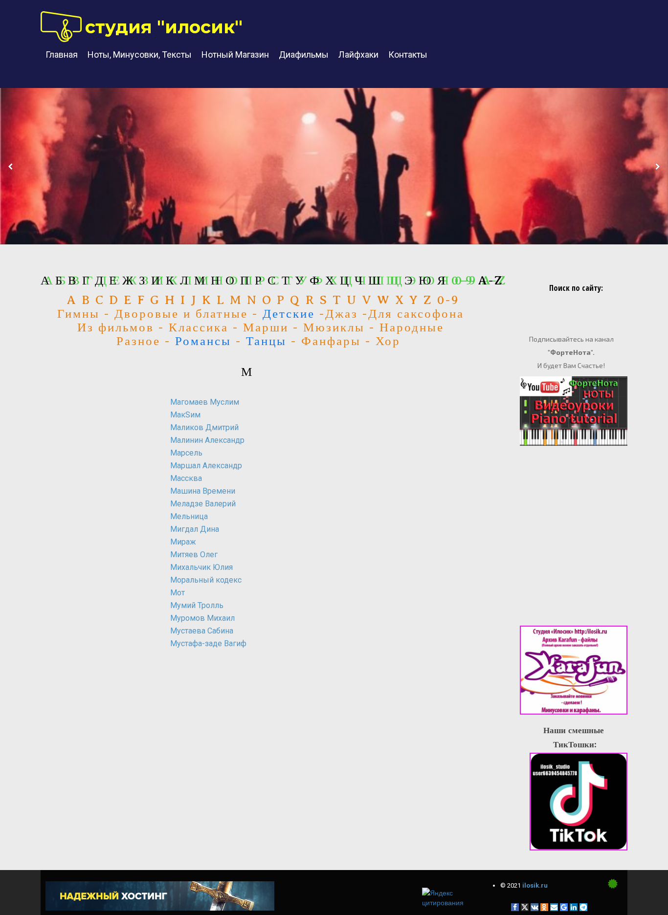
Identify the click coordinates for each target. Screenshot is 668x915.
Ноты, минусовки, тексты (140, 54)
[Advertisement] (89, 762)
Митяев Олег (194, 554)
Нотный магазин (235, 54)
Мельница (189, 516)
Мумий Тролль (196, 605)
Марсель (186, 453)
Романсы (203, 341)
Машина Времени (202, 491)
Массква (186, 478)
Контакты (407, 54)
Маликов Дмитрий (204, 427)
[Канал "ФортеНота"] (573, 411)
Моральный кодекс (206, 580)
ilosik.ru (535, 885)
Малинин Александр (207, 440)
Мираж (183, 541)
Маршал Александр (206, 465)
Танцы (266, 341)
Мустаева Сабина (201, 630)
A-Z (491, 280)
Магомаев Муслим (204, 402)
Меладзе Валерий (203, 503)
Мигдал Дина (194, 529)
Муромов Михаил (202, 618)
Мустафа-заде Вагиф (208, 643)
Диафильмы (304, 54)
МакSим (185, 414)
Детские (289, 314)
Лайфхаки (358, 54)
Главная (61, 54)
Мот (177, 592)
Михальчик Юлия (201, 567)
